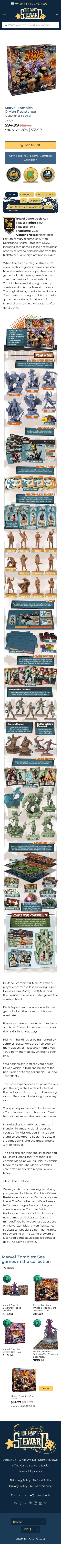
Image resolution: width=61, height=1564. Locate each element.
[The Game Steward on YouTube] (25, 1503)
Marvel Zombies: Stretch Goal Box (12, 1350)
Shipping (34, 200)
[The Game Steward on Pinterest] (30, 1503)
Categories (26, 194)
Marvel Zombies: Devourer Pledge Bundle (12, 1308)
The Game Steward (34, 1539)
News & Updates (30, 1471)
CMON (9, 120)
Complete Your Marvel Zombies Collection (30, 157)
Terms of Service (41, 1486)
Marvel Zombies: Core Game (22, 1397)
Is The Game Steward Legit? (30, 1465)
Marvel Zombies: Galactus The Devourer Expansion (45, 1354)
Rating (48, 206)
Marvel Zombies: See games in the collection (26, 1259)
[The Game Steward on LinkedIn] (40, 1503)
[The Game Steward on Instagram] (35, 1503)
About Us (9, 1459)
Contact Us (18, 1495)
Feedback (43, 1495)
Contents (11, 194)
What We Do (27, 1459)
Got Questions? (45, 194)
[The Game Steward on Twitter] (15, 1503)
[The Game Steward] (30, 14)
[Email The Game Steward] (45, 1503)
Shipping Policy (19, 1480)
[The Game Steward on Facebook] (20, 1503)
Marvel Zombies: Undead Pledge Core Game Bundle (44, 1308)
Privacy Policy (18, 1486)
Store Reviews (48, 1459)
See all (46, 1388)
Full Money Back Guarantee (25, 206)
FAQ (23, 200)
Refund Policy (42, 1480)
